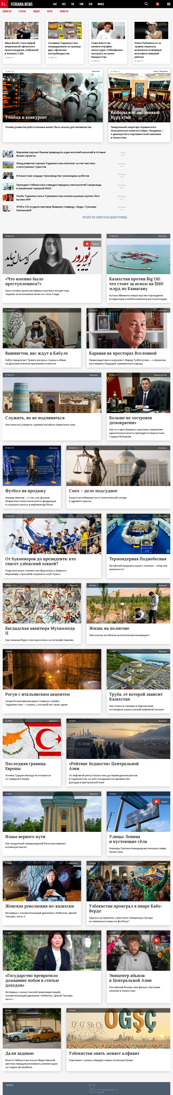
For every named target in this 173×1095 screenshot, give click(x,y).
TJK (72, 4)
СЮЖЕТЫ (64, 11)
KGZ (64, 4)
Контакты (9, 1085)
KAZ (55, 4)
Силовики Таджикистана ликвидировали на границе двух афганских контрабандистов (64, 48)
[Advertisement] (151, 190)
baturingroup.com (107, 1089)
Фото (49, 11)
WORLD (101, 4)
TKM (81, 4)
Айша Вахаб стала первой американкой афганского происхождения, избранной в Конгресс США (21, 48)
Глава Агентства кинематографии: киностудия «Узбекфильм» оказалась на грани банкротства (107, 50)
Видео (36, 11)
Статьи (22, 11)
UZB (90, 4)
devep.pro (100, 1092)
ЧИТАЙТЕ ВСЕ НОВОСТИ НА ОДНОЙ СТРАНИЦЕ (104, 217)
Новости (7, 11)
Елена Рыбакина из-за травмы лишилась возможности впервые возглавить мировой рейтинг (148, 50)
